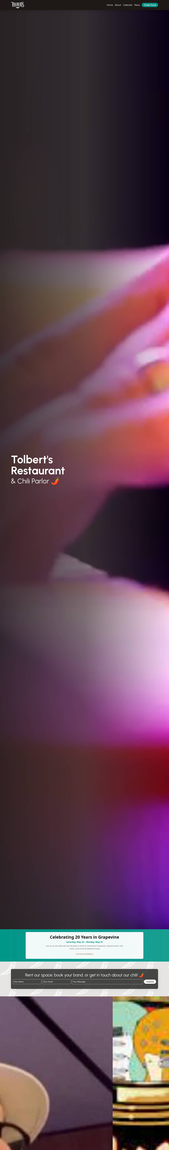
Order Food (150, 5)
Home (110, 5)
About (118, 5)
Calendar (127, 5)
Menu (137, 5)
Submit (150, 981)
